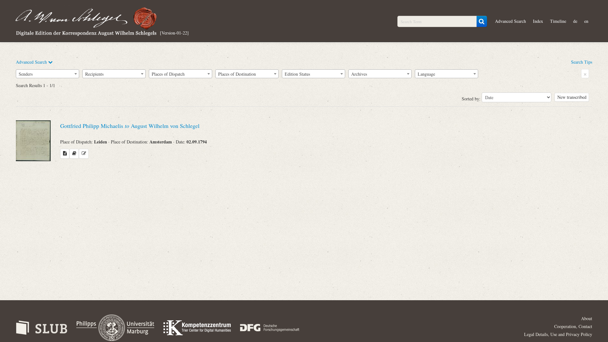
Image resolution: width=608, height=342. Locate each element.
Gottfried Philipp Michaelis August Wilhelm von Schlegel (130, 126)
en (586, 21)
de (575, 21)
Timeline (558, 21)
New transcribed (571, 97)
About (586, 318)
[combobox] (47, 73)
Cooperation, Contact (573, 326)
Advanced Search (510, 21)
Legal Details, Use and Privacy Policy (558, 334)
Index (538, 21)
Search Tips (581, 62)
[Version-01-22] (174, 32)
